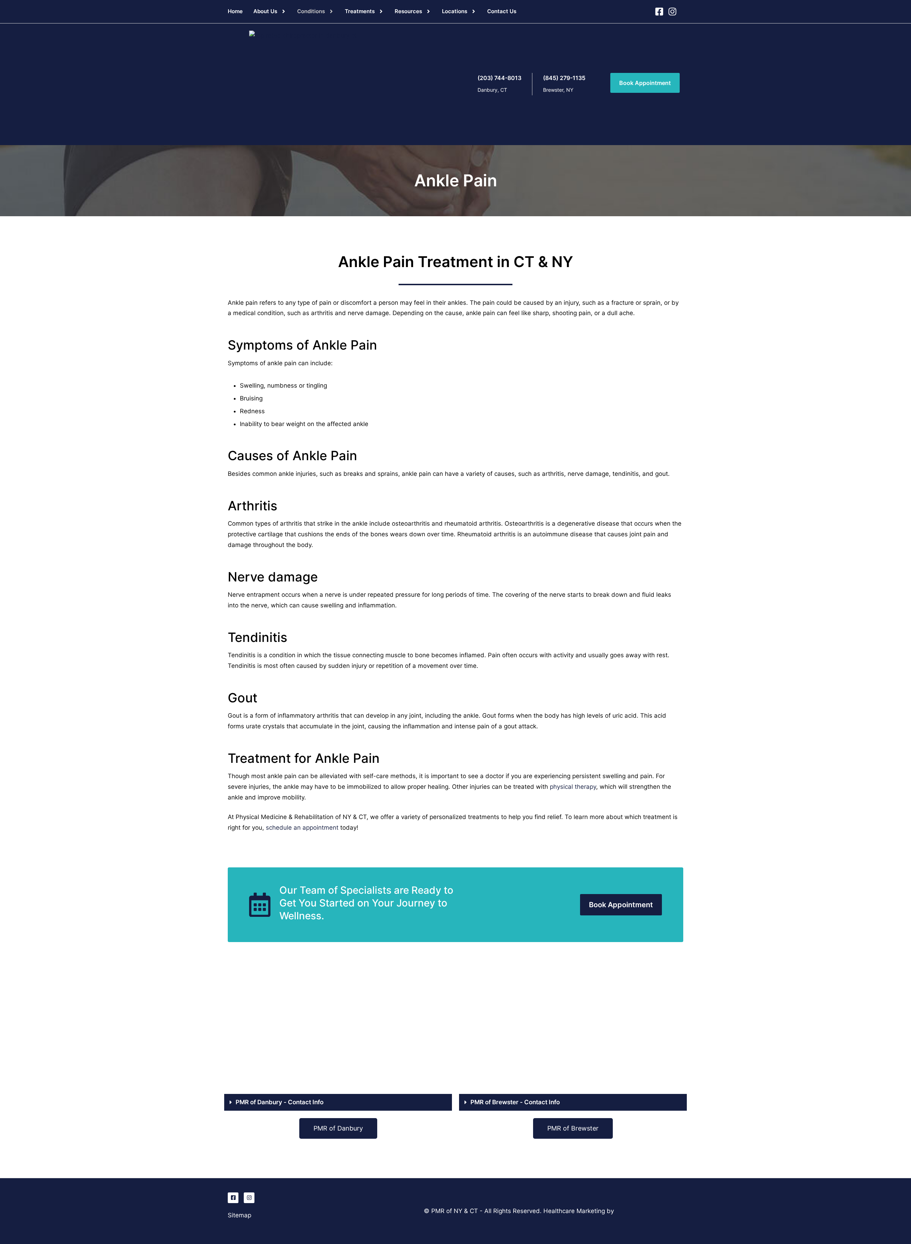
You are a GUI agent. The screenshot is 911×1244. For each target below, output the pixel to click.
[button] (283, 11)
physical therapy (573, 786)
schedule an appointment (302, 827)
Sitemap (239, 1215)
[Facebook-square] (233, 1197)
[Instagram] (249, 1197)
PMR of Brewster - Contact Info (515, 1102)
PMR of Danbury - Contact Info (279, 1102)
